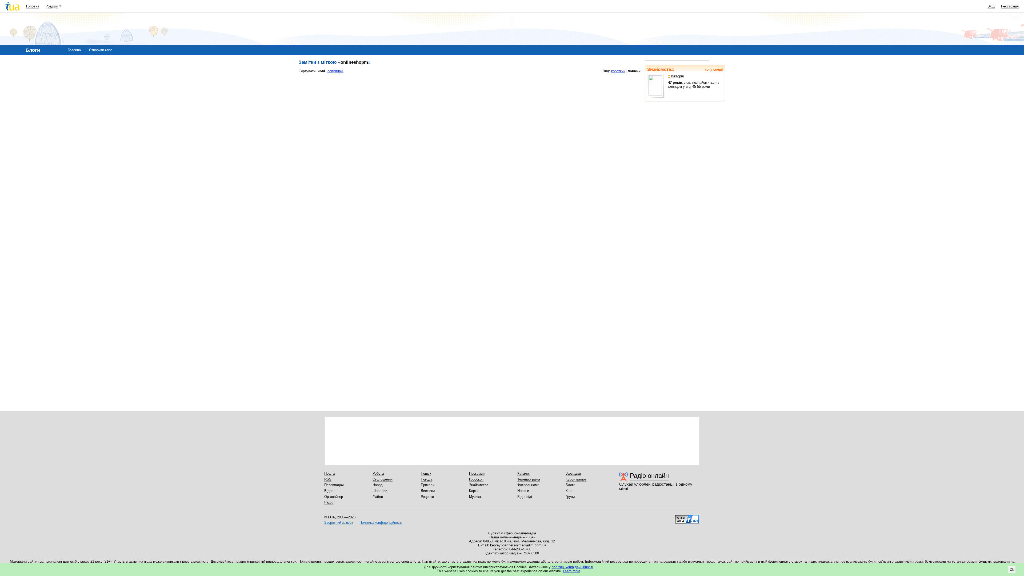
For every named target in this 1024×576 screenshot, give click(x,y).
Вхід (991, 6)
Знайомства (660, 69)
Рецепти (427, 497)
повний (634, 71)
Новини (523, 491)
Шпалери (380, 491)
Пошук (426, 473)
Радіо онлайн (649, 475)
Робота (378, 473)
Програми (477, 473)
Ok (1012, 569)
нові (321, 71)
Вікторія (677, 76)
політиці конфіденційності (572, 567)
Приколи (427, 485)
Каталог (523, 473)
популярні (335, 71)
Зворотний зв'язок (338, 523)
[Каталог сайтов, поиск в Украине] (687, 517)
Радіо (328, 502)
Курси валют (576, 479)
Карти (473, 491)
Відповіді (524, 497)
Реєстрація (1010, 6)
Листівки (428, 491)
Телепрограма (528, 479)
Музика (475, 497)
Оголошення (383, 479)
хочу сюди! (714, 69)
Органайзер (333, 497)
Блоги (570, 485)
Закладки (573, 473)
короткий (618, 71)
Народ (378, 485)
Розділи (52, 6)
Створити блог (100, 50)
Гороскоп (476, 479)
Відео (328, 491)
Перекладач (334, 485)
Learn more (571, 571)
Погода (426, 479)
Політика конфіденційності (380, 523)
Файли (378, 497)
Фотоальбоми (528, 485)
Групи (570, 497)
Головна (32, 6)
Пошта (329, 473)
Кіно (569, 491)
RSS (327, 479)
